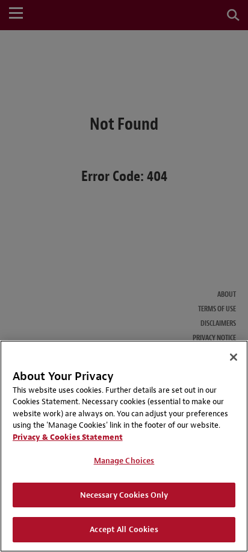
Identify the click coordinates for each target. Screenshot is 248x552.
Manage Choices (124, 460)
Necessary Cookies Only (124, 495)
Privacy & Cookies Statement (68, 437)
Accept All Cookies (124, 529)
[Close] (233, 357)
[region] (124, 446)
